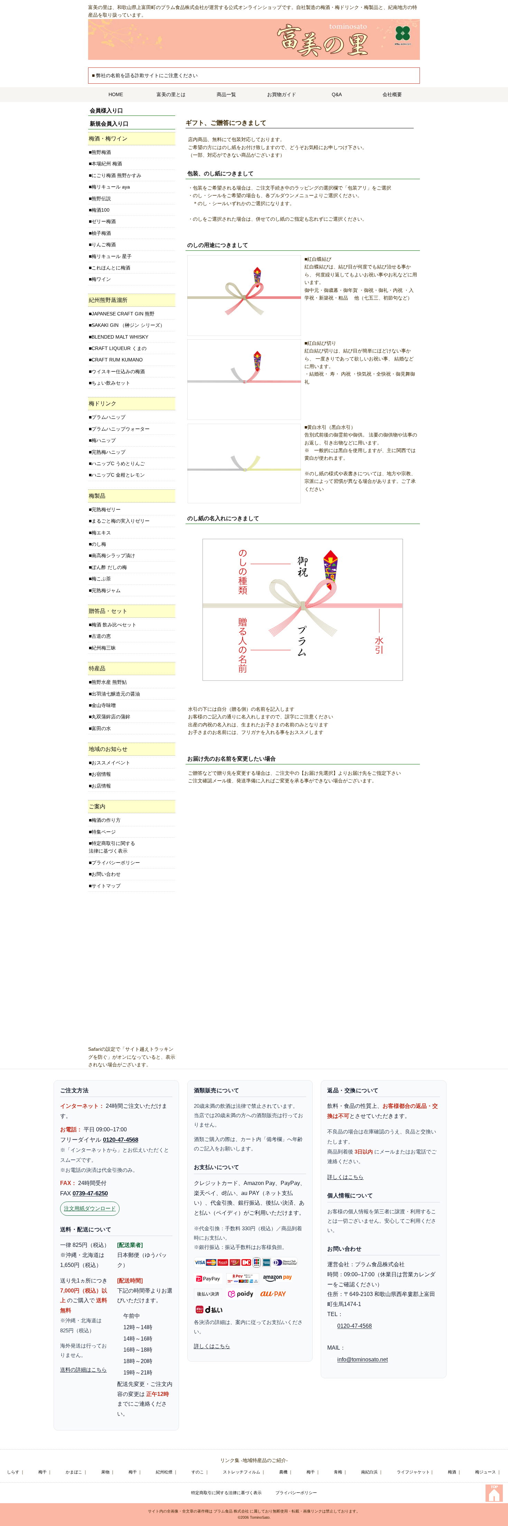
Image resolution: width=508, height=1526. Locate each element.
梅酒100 (101, 210)
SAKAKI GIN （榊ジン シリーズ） (128, 325)
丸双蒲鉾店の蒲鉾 (111, 716)
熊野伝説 (101, 198)
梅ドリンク (102, 403)
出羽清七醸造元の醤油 (116, 694)
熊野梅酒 (101, 152)
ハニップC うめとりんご (118, 463)
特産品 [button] (97, 668)
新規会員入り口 (109, 124)
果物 (105, 1472)
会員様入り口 (106, 110)
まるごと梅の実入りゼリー (121, 521)
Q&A (337, 94)
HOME (116, 94)
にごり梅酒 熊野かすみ (116, 175)
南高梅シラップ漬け (113, 555)
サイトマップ (106, 886)
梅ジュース (485, 1472)
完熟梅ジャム (106, 590)
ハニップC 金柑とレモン (118, 475)
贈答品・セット (108, 611)
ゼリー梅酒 (104, 221)
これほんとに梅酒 (111, 267)
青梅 (338, 1472)
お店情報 (101, 786)
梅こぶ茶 (101, 578)
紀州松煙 (164, 1472)
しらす (13, 1472)
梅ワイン (101, 279)
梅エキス (101, 532)
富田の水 (101, 728)
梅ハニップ (104, 440)
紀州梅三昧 (104, 648)
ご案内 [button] (97, 806)
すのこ (197, 1472)
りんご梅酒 (104, 244)
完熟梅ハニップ (108, 452)
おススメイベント (111, 762)
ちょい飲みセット (111, 383)
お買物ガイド (281, 94)
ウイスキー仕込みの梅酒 (118, 371)
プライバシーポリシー (116, 862)
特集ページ (104, 832)
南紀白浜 (369, 1472)
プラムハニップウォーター (121, 429)
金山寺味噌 (104, 705)
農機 (283, 1472)
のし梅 (99, 544)
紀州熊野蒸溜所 (108, 300)
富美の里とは (171, 94)
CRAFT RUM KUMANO (117, 359)
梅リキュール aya (111, 187)
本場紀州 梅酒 (107, 163)
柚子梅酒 (101, 233)
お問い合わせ (106, 874)
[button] (131, 300)
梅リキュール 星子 (112, 256)
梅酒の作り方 (106, 820)
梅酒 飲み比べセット (114, 624)
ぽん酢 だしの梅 (109, 567)
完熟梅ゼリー (106, 509)
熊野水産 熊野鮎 (109, 682)
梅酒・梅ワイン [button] (108, 138)
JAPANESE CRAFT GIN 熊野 (123, 313)
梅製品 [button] (97, 496)
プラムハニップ (108, 417)
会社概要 (392, 94)
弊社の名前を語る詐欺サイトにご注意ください (147, 75)
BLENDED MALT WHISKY (120, 337)
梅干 (42, 1472)
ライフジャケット (413, 1472)
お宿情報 (101, 774)
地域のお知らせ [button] (108, 749)
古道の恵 (101, 636)
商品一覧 (226, 94)
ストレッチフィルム (241, 1472)
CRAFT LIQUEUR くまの (119, 348)
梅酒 (452, 1472)
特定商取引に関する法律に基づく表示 (112, 847)
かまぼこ (74, 1472)
